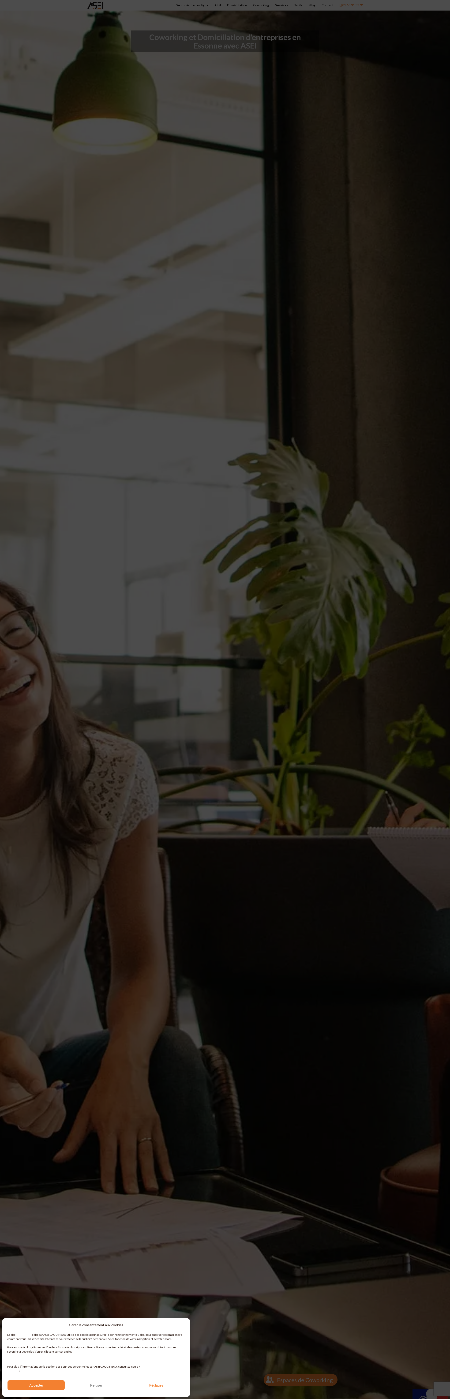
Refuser (96, 1385)
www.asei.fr (23, 1334)
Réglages (156, 1385)
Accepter (36, 1385)
